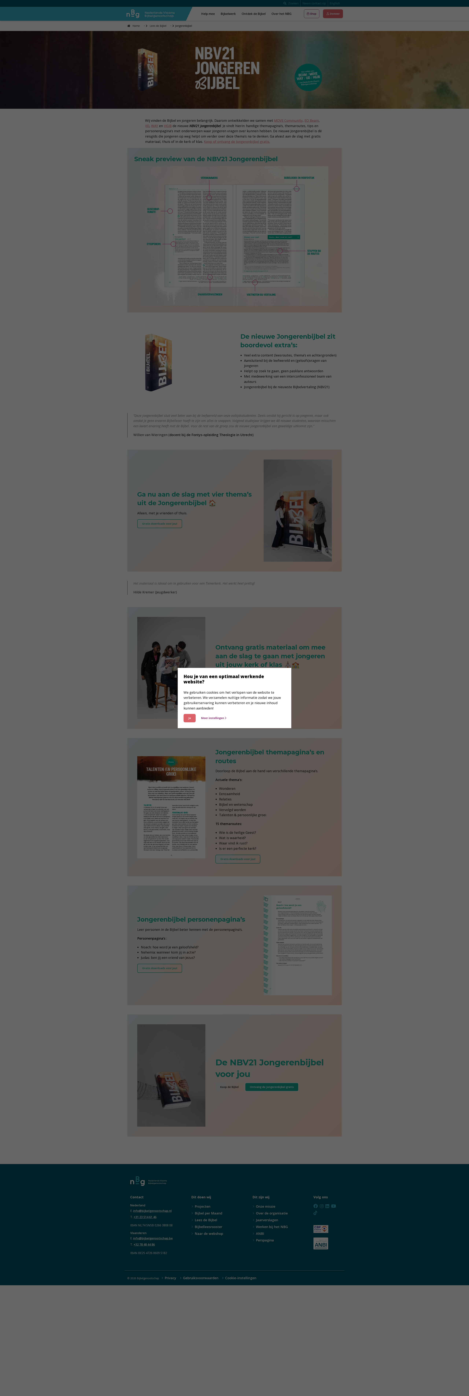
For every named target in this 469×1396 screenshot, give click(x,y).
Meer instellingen (212, 718)
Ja (189, 718)
